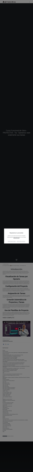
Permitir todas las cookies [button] (11, 241)
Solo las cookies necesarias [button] (21, 241)
